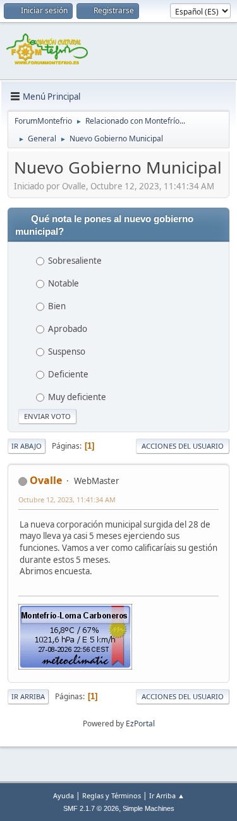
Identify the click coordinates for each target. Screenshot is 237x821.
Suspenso (66, 351)
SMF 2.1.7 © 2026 (91, 808)
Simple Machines (148, 808)
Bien (57, 306)
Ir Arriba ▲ (167, 795)
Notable (63, 283)
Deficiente (68, 374)
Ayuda (63, 795)
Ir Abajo (26, 446)
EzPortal (140, 723)
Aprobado (67, 328)
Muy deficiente (77, 397)
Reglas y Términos (111, 795)
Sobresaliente (75, 260)
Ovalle (46, 480)
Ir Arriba (28, 696)
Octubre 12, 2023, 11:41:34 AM (67, 499)
